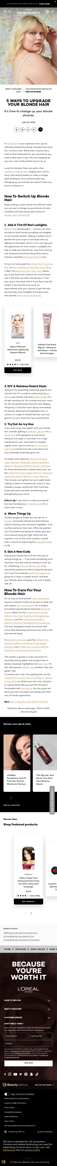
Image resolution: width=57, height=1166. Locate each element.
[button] (2, 379)
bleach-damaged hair (39, 573)
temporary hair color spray (29, 271)
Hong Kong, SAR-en (16, 1132)
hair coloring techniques (29, 295)
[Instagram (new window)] (9, 1074)
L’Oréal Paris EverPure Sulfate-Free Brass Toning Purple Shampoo (26, 643)
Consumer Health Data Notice (15, 1103)
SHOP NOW (44, 4)
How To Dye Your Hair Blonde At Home (29, 702)
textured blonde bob (30, 566)
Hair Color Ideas (33, 92)
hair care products (26, 605)
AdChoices (9, 1150)
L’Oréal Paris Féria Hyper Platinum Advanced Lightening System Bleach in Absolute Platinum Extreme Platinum (27, 462)
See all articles (12, 805)
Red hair (8, 229)
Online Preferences (11, 1116)
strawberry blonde (33, 257)
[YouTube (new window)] (15, 1074)
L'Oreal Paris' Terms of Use (20, 1051)
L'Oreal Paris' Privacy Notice (27, 1055)
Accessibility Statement (13, 1112)
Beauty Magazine (13, 89)
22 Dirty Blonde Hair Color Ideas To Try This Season (22, 940)
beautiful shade (44, 542)
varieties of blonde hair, (16, 171)
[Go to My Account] (5, 11)
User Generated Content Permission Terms (19, 1125)
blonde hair (12, 143)
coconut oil (26, 688)
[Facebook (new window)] (5, 1074)
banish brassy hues (16, 640)
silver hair (43, 664)
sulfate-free (28, 667)
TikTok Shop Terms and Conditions (16, 1098)
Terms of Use (9, 1121)
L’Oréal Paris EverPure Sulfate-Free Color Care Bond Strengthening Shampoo (26, 616)
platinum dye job (36, 431)
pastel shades (41, 397)
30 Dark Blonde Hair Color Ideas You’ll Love (19, 936)
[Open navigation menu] (52, 11)
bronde (7, 521)
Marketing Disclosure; (23, 1053)
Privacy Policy (9, 1107)
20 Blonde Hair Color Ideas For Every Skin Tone (20, 933)
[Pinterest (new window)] (25, 1074)
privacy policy (32, 1150)
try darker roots (34, 504)
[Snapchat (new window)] (31, 1074)
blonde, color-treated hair (17, 215)
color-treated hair (41, 598)
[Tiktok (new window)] (37, 1074)
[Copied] (28, 129)
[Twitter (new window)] (20, 1074)
